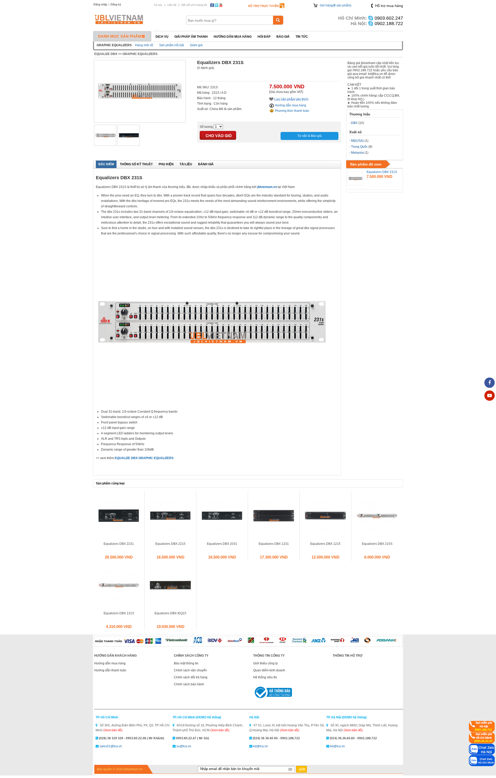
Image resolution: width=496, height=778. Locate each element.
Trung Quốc (359, 146)
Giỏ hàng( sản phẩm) (335, 5)
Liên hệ (171, 4)
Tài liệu (186, 164)
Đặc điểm (106, 164)
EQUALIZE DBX (105, 54)
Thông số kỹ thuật (136, 164)
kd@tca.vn (260, 746)
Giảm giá (196, 45)
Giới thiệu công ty (265, 663)
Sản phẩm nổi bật (171, 45)
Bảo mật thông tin (186, 663)
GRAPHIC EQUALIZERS (140, 54)
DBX (354, 123)
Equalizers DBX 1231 (274, 544)
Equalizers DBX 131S (119, 613)
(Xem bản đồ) (112, 730)
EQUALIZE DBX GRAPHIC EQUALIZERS (144, 458)
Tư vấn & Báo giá (309, 136)
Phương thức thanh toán (291, 111)
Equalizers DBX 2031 (222, 544)
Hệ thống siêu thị (265, 677)
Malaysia (357, 152)
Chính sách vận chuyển (190, 670)
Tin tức (158, 4)
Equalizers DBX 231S (382, 172)
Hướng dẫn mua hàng (233, 36)
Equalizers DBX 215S (377, 544)
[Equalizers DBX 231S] (139, 120)
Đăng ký (116, 4)
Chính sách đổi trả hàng (190, 677)
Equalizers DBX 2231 (119, 544)
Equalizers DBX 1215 (325, 544)
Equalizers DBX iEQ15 (170, 613)
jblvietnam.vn (267, 187)
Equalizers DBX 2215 (170, 544)
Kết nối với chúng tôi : (194, 4)
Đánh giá (206, 164)
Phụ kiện (166, 164)
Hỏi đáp (264, 36)
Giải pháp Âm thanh (191, 36)
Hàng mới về (144, 45)
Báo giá (283, 36)
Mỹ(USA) (357, 141)
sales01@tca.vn (110, 746)
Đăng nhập (100, 4)
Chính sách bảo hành (189, 684)
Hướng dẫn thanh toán (110, 670)
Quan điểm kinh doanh (269, 670)
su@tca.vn (183, 746)
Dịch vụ (162, 36)
